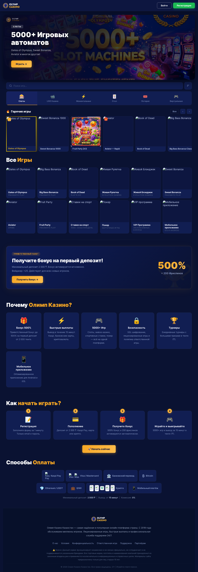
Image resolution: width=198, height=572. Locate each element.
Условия (65, 543)
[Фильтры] (188, 85)
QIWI (76, 488)
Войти (164, 5)
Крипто (120, 488)
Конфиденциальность (83, 543)
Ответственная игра (107, 543)
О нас (55, 543)
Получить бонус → (27, 279)
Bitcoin (147, 476)
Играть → (21, 64)
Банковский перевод (120, 476)
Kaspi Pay (56, 476)
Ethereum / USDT (51, 488)
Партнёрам (140, 543)
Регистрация (184, 5)
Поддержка (126, 543)
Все (174, 111)
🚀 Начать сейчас (99, 449)
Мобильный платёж (145, 488)
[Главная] (11, 5)
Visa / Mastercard (89, 476)
